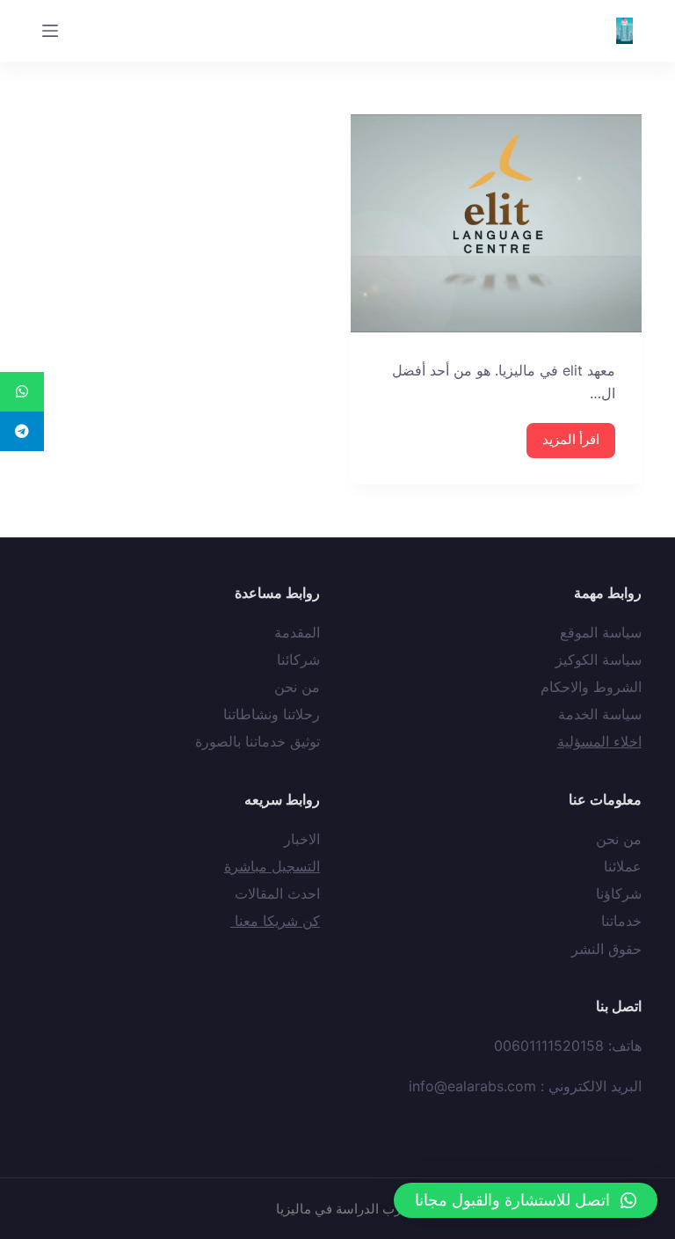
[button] (525, 1200)
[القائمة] (50, 31)
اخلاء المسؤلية (599, 741)
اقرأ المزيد (570, 439)
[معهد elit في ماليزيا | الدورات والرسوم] (496, 223)
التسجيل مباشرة (272, 866)
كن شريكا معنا (275, 920)
